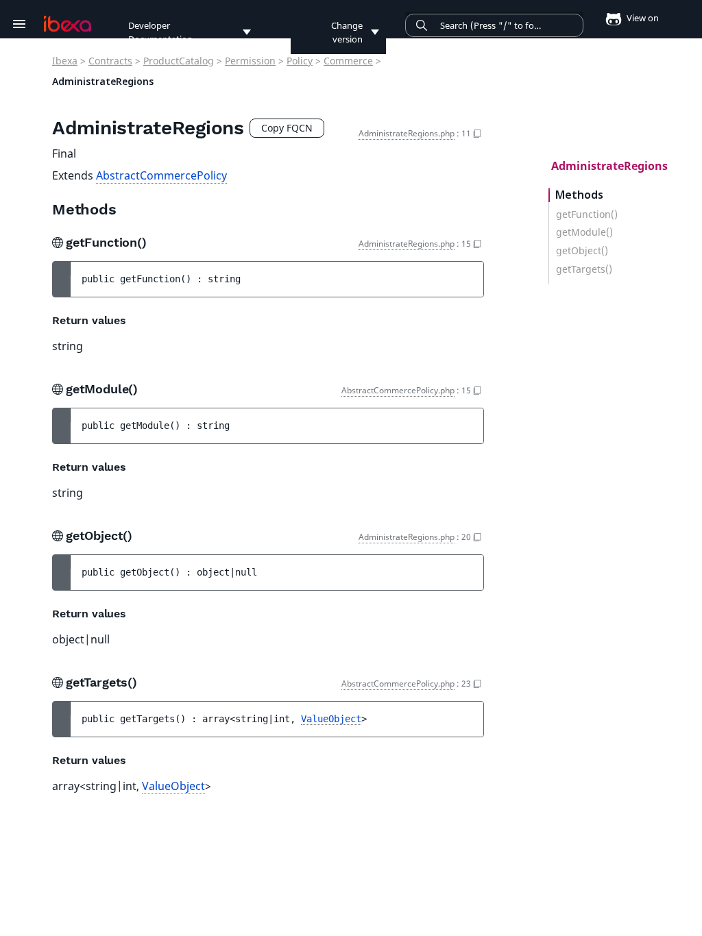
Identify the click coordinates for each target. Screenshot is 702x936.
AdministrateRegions (609, 165)
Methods (579, 195)
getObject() (582, 251)
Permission (250, 60)
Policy (300, 60)
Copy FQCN (287, 127)
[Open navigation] (19, 24)
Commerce (348, 60)
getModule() (584, 232)
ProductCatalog (178, 60)
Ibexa (64, 60)
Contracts (110, 60)
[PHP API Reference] (67, 24)
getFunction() (587, 214)
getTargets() (584, 269)
